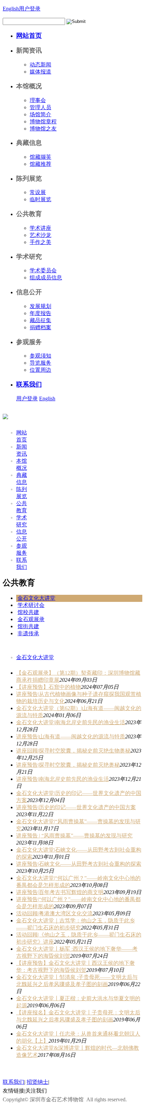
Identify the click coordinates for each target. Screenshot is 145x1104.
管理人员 (40, 107)
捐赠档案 (40, 327)
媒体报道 (40, 71)
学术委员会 (43, 270)
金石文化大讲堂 (36, 598)
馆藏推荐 (40, 164)
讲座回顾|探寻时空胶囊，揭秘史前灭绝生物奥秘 (73, 751)
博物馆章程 (43, 121)
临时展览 (40, 199)
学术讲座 (40, 228)
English (11, 8)
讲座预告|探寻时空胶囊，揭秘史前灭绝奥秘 (68, 765)
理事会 (38, 100)
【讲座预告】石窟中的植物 (48, 687)
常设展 (38, 192)
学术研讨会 (31, 605)
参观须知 (40, 356)
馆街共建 (28, 626)
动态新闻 (40, 64)
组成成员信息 (46, 277)
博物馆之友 (43, 128)
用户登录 (29, 8)
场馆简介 (40, 114)
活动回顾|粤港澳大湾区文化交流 (54, 913)
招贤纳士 (37, 1082)
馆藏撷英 (40, 157)
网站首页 (29, 35)
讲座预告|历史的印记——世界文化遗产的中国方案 (76, 807)
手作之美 (40, 242)
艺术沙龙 (40, 235)
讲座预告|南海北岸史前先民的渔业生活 (62, 779)
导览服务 (40, 363)
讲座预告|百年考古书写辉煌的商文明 (60, 892)
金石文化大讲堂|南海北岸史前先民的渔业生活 (70, 722)
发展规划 (40, 306)
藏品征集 (40, 320)
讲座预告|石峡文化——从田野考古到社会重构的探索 (78, 864)
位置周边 (40, 370)
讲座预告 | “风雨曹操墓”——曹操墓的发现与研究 (74, 835)
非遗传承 (28, 633)
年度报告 (40, 313)
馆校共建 (28, 612)
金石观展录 (31, 619)
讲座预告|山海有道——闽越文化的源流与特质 (70, 736)
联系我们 (29, 384)
